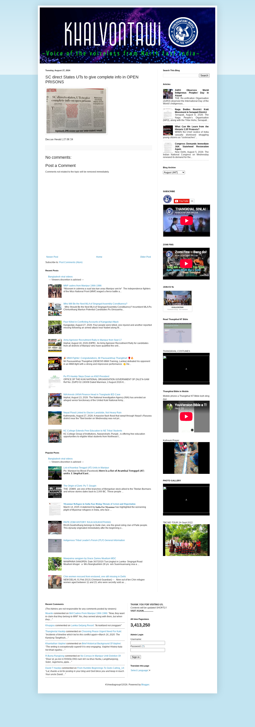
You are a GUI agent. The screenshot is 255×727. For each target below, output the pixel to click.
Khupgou (50, 625)
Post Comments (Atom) (71, 262)
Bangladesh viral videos (60, 276)
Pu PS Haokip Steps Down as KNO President (86, 376)
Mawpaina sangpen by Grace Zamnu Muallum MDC (89, 558)
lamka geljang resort (82, 625)
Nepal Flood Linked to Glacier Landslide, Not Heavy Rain (92, 412)
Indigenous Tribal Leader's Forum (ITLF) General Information (94, 540)
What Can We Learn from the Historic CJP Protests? (192, 128)
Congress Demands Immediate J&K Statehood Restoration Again (192, 146)
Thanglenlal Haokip (55, 631)
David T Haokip (53, 668)
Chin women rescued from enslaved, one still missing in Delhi (94, 576)
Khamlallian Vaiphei (55, 643)
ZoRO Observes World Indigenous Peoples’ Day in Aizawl (192, 93)
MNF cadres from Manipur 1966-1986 (82, 285)
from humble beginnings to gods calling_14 (100, 668)
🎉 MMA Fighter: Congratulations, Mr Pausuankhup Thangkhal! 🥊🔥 (98, 358)
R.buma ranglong (54, 656)
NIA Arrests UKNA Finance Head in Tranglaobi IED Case (91, 394)
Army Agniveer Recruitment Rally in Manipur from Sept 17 (92, 340)
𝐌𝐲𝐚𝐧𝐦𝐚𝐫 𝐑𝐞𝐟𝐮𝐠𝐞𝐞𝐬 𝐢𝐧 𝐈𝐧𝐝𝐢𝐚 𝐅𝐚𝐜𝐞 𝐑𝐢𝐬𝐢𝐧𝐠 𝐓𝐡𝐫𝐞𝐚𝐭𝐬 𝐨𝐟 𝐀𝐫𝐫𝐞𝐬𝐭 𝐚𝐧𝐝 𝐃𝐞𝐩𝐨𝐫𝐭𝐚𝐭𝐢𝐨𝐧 (99, 504)
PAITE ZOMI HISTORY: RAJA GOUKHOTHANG (87, 522)
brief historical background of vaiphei (101, 643)
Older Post (145, 257)
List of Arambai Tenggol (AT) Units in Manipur (86, 467)
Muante (49, 613)
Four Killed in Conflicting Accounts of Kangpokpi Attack (91, 322)
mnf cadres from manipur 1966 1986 (88, 613)
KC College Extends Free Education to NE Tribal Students (92, 430)
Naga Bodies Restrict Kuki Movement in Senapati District (192, 110)
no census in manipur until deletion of (100, 656)
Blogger (145, 684)
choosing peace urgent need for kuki (101, 631)
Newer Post (52, 257)
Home (99, 257)
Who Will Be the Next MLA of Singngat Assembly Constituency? (95, 303)
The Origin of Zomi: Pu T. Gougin (79, 485)
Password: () (137, 646)
